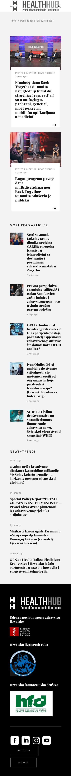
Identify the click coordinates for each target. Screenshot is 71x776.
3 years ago (15, 492)
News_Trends (46, 73)
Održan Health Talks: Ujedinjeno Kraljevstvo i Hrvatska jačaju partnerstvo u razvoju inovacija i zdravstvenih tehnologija (35, 565)
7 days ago (32, 314)
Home (13, 20)
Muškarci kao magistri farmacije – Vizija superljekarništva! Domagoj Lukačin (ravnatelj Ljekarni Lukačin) (35, 537)
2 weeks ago (33, 353)
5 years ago (21, 76)
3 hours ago (33, 275)
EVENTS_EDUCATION (26, 73)
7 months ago (16, 553)
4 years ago (15, 460)
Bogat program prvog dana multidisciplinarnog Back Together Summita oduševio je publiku (34, 189)
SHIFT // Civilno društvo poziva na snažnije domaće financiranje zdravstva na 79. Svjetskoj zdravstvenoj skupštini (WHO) (44, 423)
